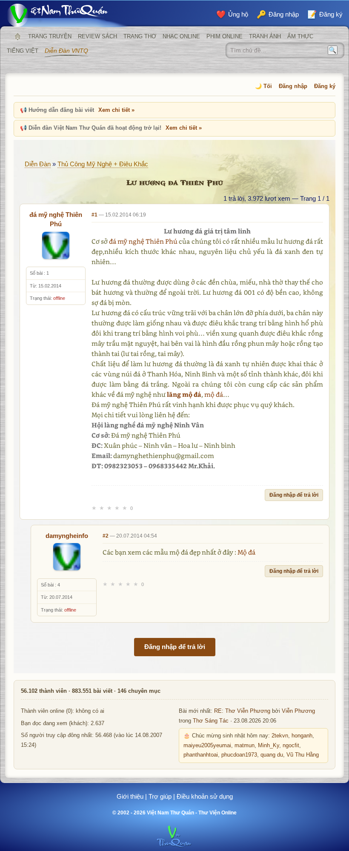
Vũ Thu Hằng (302, 755)
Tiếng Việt (22, 51)
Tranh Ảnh (265, 36)
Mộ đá (246, 552)
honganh (302, 736)
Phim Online (224, 36)
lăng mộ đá (184, 394)
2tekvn (280, 736)
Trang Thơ (139, 36)
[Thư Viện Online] (68, 15)
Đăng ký (324, 86)
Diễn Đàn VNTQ (66, 50)
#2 (106, 536)
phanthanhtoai (200, 755)
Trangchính (17, 36)
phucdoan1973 (239, 755)
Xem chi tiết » (116, 110)
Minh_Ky (268, 746)
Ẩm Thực (300, 36)
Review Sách (97, 36)
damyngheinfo (67, 535)
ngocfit (291, 746)
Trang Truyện (50, 36)
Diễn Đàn (38, 164)
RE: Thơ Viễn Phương (242, 711)
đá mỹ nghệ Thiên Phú (143, 241)
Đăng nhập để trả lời (293, 495)
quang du (271, 755)
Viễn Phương (298, 711)
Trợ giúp (160, 796)
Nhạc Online (181, 36)
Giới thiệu (130, 796)
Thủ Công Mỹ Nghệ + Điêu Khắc (102, 164)
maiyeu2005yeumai (207, 746)
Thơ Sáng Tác (211, 721)
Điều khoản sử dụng (205, 796)
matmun (245, 746)
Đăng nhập (293, 86)
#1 (94, 215)
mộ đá (213, 394)
